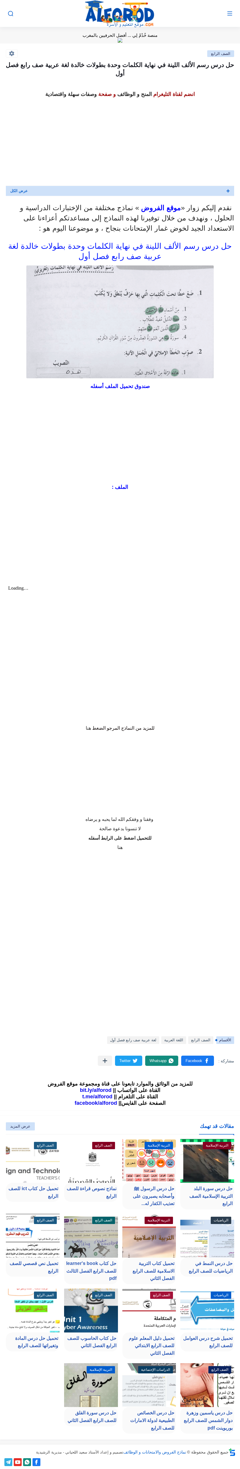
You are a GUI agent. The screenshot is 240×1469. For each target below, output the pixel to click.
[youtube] (18, 1462)
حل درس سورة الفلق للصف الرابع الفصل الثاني (92, 1416)
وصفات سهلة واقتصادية (71, 94)
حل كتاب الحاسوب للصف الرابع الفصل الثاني (91, 1342)
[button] (197, 1061)
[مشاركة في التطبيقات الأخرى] (105, 1061)
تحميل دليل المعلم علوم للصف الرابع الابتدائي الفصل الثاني (151, 1346)
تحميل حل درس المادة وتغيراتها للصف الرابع (36, 1342)
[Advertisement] (120, 140)
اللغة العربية (173, 1040)
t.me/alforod (97, 1096)
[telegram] (8, 1462)
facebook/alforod (96, 1103)
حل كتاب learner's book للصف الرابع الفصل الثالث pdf (91, 1271)
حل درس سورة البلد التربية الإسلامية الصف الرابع (211, 1196)
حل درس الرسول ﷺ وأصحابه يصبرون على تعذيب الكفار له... (153, 1196)
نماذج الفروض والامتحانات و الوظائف (154, 1452)
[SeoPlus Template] (232, 1452)
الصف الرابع (220, 53)
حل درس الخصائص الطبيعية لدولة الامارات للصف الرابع (152, 1420)
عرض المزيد (20, 1126)
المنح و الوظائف (134, 94)
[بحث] (10, 13)
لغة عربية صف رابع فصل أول (133, 1040)
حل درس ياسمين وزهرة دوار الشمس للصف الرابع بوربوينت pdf (208, 1420)
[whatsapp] (27, 1462)
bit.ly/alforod (96, 1090)
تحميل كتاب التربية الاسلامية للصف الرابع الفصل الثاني (153, 1271)
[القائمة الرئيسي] (229, 13)
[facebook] (36, 1462)
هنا (88, 728)
